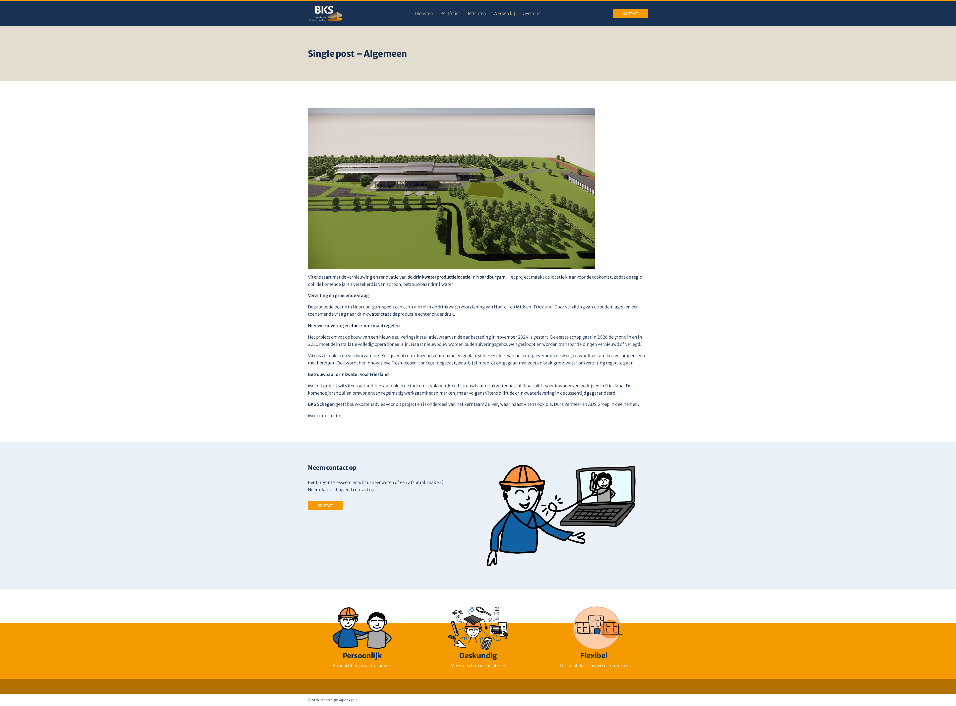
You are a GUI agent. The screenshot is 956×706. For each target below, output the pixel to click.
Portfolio (449, 13)
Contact (630, 13)
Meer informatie (324, 415)
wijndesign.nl (348, 700)
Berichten (476, 13)
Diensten (424, 13)
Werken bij (504, 13)
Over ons (531, 13)
